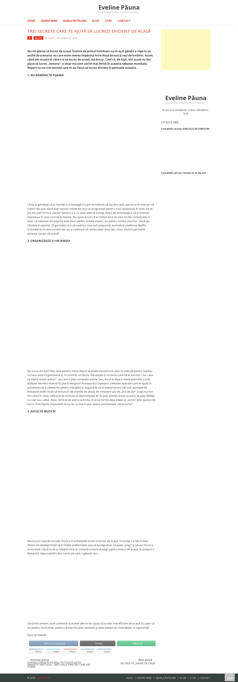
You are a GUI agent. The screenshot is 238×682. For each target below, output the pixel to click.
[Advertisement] (186, 50)
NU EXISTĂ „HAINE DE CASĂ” (138, 663)
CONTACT (124, 21)
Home (31, 21)
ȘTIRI (108, 21)
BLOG (95, 21)
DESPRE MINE (49, 21)
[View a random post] (205, 21)
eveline (51, 38)
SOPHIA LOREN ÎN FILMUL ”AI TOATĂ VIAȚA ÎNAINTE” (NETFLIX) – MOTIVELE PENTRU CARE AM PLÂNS (58, 664)
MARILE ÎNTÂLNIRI (74, 21)
